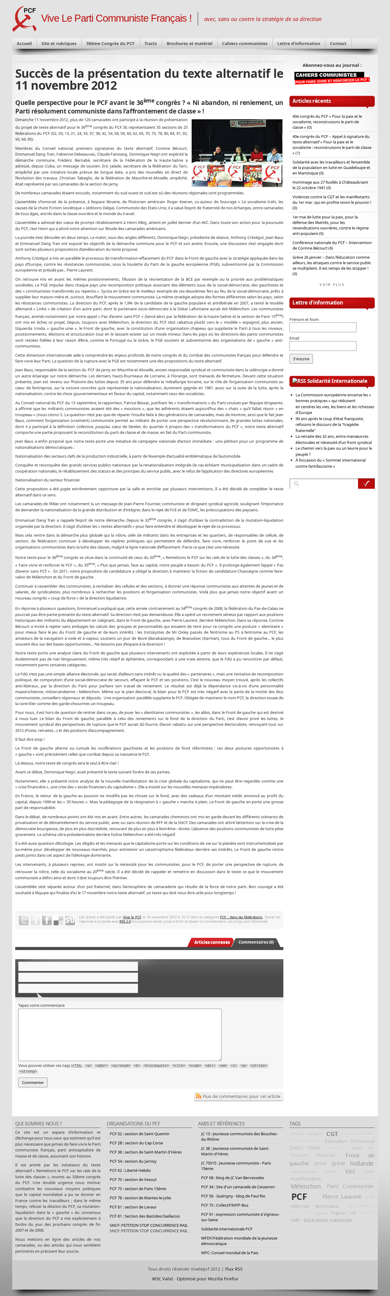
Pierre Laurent (342, 1196)
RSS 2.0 (125, 921)
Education (336, 1141)
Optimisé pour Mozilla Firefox (207, 1279)
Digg (35, 920)
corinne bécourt (358, 1133)
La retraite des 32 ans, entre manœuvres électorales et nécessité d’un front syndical (334, 439)
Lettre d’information (298, 43)
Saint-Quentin (360, 1206)
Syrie (307, 1213)
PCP (314, 1196)
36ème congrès (306, 1134)
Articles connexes (212, 942)
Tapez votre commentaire (41, 1005)
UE (353, 1213)
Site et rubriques (58, 43)
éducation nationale (327, 1220)
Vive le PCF (132, 917)
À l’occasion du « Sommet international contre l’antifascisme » (331, 463)
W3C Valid (162, 1279)
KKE (351, 1171)
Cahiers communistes (245, 43)
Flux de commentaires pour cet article (241, 1096)
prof (369, 1196)
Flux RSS (234, 1269)
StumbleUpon (70, 920)
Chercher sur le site (366, 483)
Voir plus (332, 284)
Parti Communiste (350, 1186)
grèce (320, 1163)
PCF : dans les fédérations (241, 917)
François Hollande (312, 1155)
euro (357, 1148)
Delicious (58, 920)
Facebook (47, 920)
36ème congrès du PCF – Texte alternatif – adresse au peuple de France (222, 61)
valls (295, 1219)
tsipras (338, 1213)
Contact (338, 43)
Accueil (24, 43)
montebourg (362, 1179)
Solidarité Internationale (337, 380)
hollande (362, 1163)
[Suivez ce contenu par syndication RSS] (299, 380)
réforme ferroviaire (314, 1206)
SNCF (295, 1213)
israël (331, 1171)
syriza (321, 1213)
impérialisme (303, 1171)
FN (371, 1148)
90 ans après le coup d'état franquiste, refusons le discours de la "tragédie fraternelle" (330, 424)
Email (294, 338)
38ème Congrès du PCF (110, 43)
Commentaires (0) (256, 942)
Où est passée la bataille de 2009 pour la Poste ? (57, 61)
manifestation (305, 1178)
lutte (369, 1171)
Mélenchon (306, 1186)
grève (338, 1163)
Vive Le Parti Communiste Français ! (116, 18)
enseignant (335, 1148)
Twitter (24, 920)
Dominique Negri (306, 1141)
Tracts (150, 43)
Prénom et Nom (304, 319)
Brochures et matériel (189, 43)
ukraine (367, 1213)
